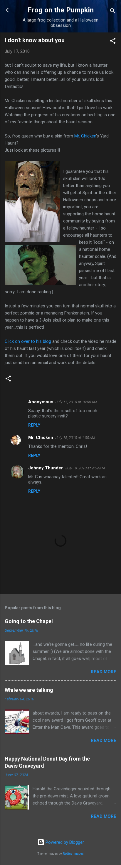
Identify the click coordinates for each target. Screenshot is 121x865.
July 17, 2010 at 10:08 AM (76, 402)
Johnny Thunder (45, 468)
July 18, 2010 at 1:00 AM (75, 437)
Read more (103, 671)
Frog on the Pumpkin (61, 10)
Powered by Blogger (64, 842)
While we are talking (29, 690)
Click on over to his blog (28, 341)
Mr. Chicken (85, 136)
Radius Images (73, 854)
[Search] (112, 12)
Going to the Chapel (29, 621)
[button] (112, 41)
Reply (34, 425)
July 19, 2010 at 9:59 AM (85, 468)
